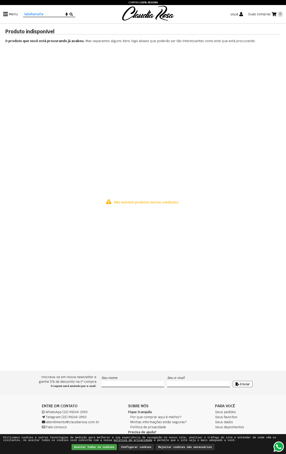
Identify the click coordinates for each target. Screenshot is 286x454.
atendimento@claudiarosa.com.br (72, 422)
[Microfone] (66, 14)
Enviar (244, 384)
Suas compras (259, 14)
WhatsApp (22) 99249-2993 (66, 412)
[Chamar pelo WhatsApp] (278, 446)
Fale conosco (56, 427)
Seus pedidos (225, 412)
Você (234, 14)
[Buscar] (71, 14)
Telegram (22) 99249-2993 (65, 417)
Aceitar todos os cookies (94, 447)
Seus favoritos (226, 417)
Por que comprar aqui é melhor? (156, 417)
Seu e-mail (175, 378)
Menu (13, 14)
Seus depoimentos (229, 427)
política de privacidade (133, 440)
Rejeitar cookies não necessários (185, 447)
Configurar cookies (136, 447)
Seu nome (109, 378)
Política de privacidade (148, 427)
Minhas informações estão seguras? (158, 422)
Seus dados (224, 422)
